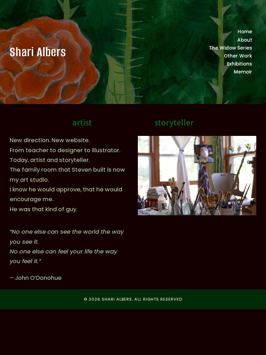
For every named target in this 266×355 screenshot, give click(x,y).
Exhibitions (239, 64)
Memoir (243, 72)
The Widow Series (230, 48)
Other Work (238, 56)
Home (245, 31)
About (244, 40)
